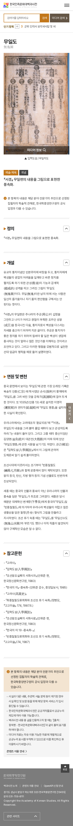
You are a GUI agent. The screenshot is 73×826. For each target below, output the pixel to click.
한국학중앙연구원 (14, 776)
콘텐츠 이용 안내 (15, 751)
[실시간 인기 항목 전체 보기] (17, 26)
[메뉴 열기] (66, 5)
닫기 (66, 229)
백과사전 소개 (10, 785)
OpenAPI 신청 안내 (53, 785)
